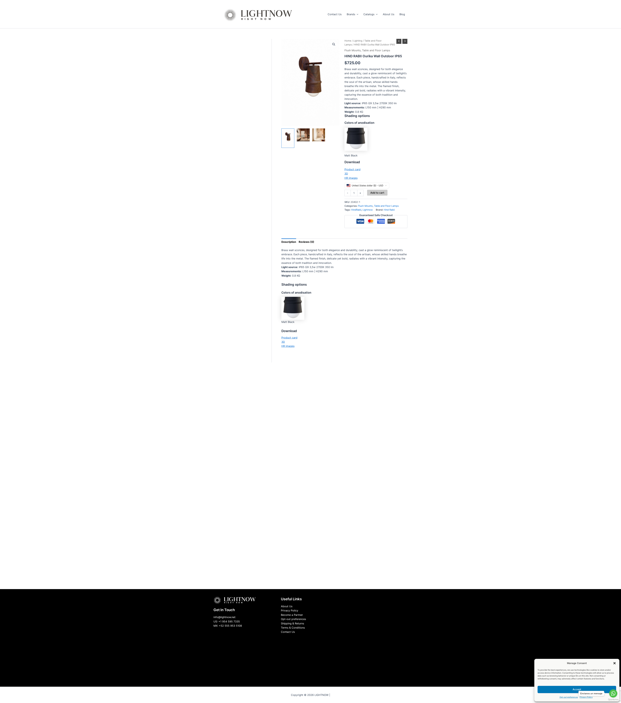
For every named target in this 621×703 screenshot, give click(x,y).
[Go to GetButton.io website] (613, 700)
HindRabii (356, 209)
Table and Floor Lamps (376, 50)
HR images (351, 178)
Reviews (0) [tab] (306, 241)
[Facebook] (303, 638)
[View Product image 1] (287, 138)
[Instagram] (312, 638)
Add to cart (377, 192)
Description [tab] (288, 241)
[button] (614, 663)
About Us (286, 606)
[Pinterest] (317, 638)
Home (347, 40)
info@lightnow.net (224, 617)
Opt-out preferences (569, 697)
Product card (352, 169)
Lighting (357, 40)
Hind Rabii (389, 209)
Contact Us (288, 631)
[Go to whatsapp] (613, 693)
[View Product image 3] (318, 134)
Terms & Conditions (293, 627)
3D (346, 173)
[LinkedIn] (308, 638)
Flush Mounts (352, 50)
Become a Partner (292, 614)
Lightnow (368, 209)
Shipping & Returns (292, 623)
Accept (577, 689)
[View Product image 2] (303, 134)
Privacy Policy (289, 610)
